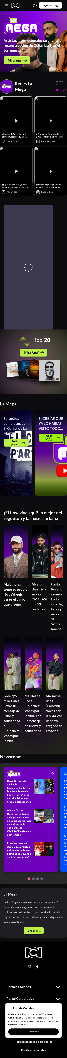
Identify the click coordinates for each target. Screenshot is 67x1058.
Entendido (33, 1031)
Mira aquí (15, 60)
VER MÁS (49, 437)
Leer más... (33, 930)
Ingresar (47, 5)
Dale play (14, 442)
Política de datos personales (33, 1041)
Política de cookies (33, 1050)
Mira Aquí (31, 353)
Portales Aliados (18, 987)
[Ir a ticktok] (29, 967)
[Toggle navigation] (6, 5)
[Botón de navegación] (29, 878)
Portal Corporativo (20, 999)
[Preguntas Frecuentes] (35, 5)
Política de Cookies (18, 1024)
